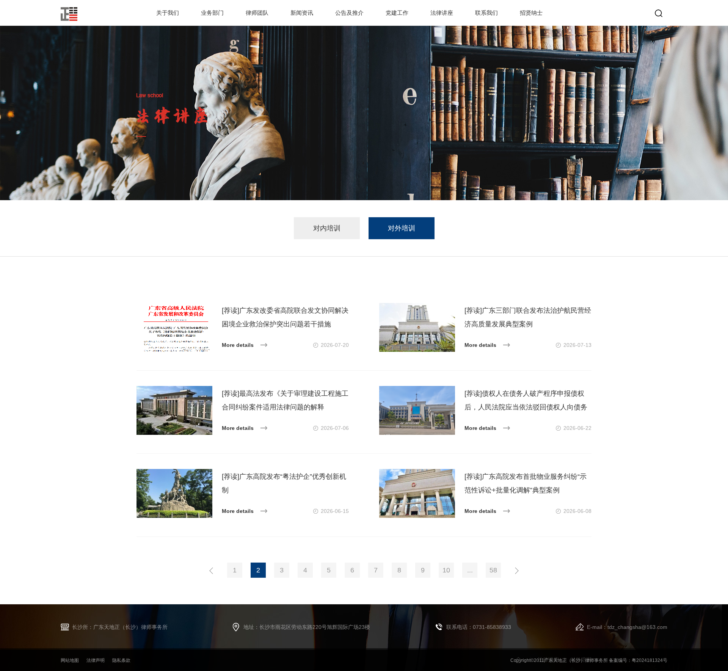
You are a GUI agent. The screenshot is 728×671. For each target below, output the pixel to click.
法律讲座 (441, 12)
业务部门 (212, 12)
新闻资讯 (301, 12)
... (470, 570)
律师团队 (257, 12)
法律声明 (95, 660)
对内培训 (326, 228)
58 (493, 570)
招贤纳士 (531, 12)
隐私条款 (121, 660)
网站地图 (70, 660)
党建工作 (397, 12)
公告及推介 (349, 12)
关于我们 (167, 12)
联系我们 (486, 12)
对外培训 (401, 228)
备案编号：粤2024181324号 (638, 660)
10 (446, 570)
